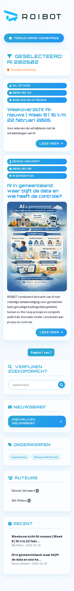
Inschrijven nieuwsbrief (23, 421)
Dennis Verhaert (26, 161)
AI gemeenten (23, 175)
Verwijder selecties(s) (23, 69)
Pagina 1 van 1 (41, 352)
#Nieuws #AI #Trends (29, 100)
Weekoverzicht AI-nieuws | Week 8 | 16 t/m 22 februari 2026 (36, 115)
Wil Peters (21, 85)
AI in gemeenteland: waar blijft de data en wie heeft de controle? (34, 191)
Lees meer (49, 143)
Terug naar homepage (36, 38)
